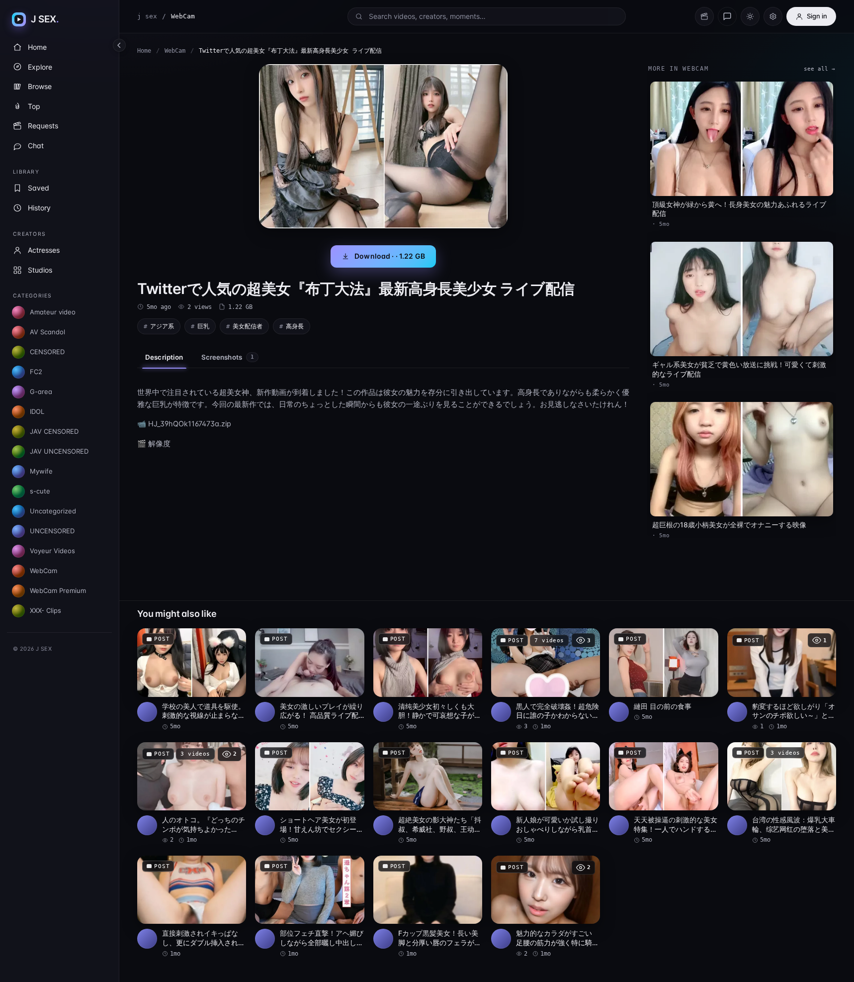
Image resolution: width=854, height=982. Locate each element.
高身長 (295, 326)
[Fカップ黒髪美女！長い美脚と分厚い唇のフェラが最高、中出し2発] (427, 907)
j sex (147, 16)
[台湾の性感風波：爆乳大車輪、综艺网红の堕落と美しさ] (781, 793)
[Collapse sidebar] (119, 45)
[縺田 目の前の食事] (663, 674)
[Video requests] (704, 16)
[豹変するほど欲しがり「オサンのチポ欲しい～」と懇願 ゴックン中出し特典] (781, 679)
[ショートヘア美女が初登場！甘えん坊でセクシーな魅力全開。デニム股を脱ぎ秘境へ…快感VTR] (309, 793)
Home (144, 50)
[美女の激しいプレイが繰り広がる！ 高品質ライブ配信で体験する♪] (309, 679)
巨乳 (203, 326)
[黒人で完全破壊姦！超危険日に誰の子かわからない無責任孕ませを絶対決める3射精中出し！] (545, 679)
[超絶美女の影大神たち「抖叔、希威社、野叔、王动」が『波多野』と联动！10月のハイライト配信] (427, 793)
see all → (819, 69)
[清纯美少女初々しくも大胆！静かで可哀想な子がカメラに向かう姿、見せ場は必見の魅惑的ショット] (427, 679)
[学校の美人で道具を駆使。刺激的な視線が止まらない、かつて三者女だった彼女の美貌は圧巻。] (191, 679)
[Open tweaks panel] (773, 16)
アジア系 (162, 326)
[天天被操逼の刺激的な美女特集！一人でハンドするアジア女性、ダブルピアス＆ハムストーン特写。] (663, 793)
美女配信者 (247, 326)
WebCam (175, 50)
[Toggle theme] (750, 16)
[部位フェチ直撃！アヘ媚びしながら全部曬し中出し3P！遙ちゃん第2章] (309, 907)
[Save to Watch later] (233, 639)
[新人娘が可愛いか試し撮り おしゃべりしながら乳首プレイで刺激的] (545, 793)
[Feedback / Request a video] (727, 16)
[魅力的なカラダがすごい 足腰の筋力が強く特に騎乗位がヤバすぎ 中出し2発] (545, 907)
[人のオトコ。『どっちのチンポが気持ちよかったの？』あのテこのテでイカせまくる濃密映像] (191, 793)
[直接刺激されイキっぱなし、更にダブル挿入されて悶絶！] (191, 907)
